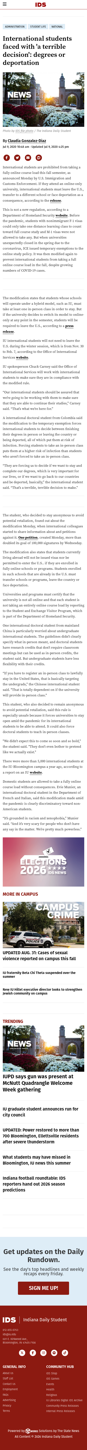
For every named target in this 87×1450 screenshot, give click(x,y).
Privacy (7, 1405)
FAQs (5, 1395)
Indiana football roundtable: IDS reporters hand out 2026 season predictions (34, 1184)
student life (38, 26)
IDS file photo (24, 131)
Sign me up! (43, 1288)
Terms (6, 1411)
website (62, 215)
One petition (28, 537)
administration (14, 26)
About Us (8, 1373)
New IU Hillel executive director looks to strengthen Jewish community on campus (42, 991)
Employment (10, 1389)
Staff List (8, 1378)
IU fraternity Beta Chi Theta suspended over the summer (39, 975)
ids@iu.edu (9, 1334)
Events (50, 1384)
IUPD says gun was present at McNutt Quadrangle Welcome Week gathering (38, 1083)
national (57, 26)
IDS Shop (51, 1373)
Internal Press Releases (60, 1411)
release (55, 200)
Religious (51, 1395)
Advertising (9, 1400)
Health (50, 1389)
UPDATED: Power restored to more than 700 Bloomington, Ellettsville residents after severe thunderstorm (41, 1135)
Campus (29, 894)
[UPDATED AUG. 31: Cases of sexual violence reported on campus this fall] (43, 925)
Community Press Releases (62, 1406)
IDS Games (52, 1378)
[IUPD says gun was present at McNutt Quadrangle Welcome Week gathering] (43, 1048)
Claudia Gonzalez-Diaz (27, 140)
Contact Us (9, 1384)
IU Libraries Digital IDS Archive (64, 1400)
